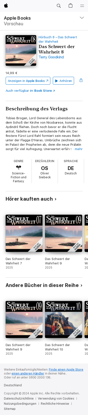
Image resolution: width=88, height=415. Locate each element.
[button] (59, 6)
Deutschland (13, 385)
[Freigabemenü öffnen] (81, 81)
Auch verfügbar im (29, 90)
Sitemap (10, 409)
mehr (79, 149)
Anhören (65, 81)
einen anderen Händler (27, 373)
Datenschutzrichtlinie (18, 398)
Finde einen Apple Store (66, 369)
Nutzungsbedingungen (20, 403)
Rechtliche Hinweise (55, 403)
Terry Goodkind (51, 57)
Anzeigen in (26, 81)
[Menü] (82, 6)
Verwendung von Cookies (56, 398)
